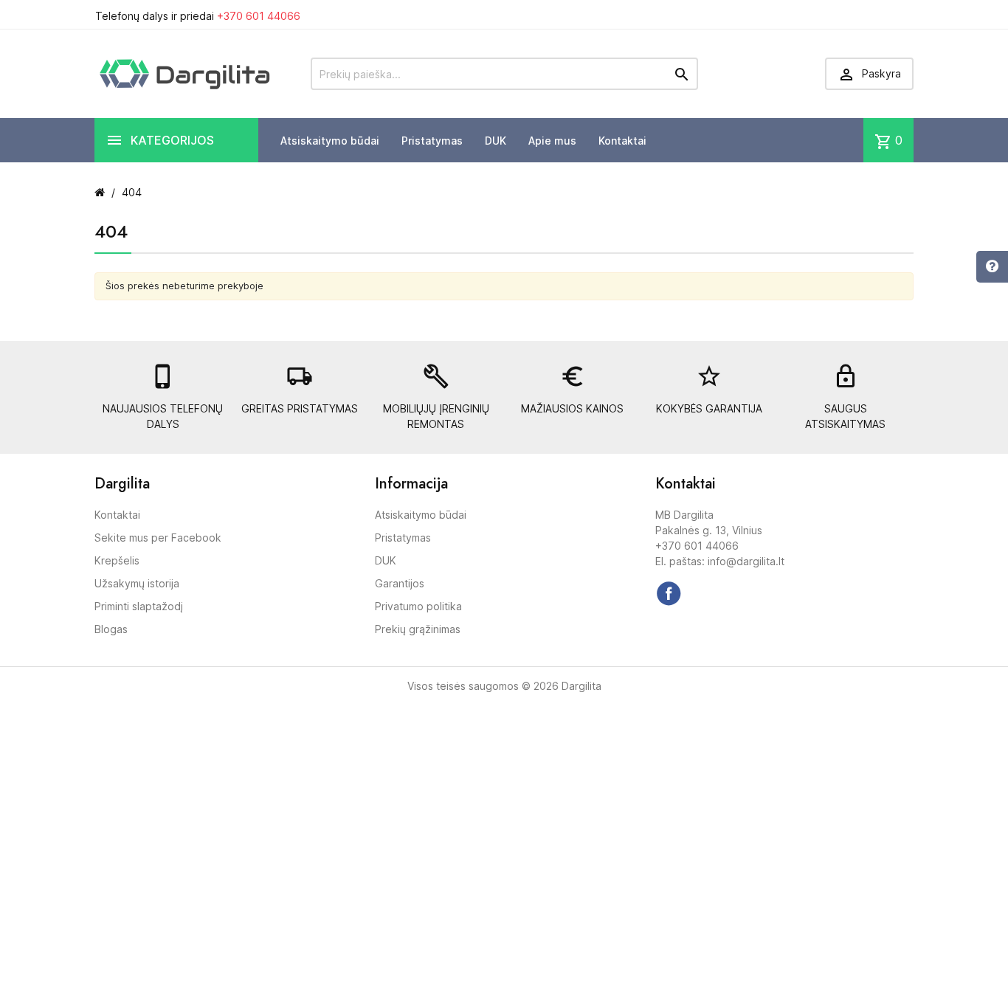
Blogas (111, 629)
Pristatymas (432, 140)
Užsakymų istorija (136, 583)
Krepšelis (116, 560)
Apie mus (552, 140)
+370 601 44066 (258, 16)
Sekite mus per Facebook (157, 537)
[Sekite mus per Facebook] (668, 593)
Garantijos (399, 583)
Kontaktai (622, 140)
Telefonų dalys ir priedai (197, 16)
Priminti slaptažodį (138, 606)
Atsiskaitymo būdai (329, 140)
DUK (495, 140)
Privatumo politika (418, 606)
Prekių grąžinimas (417, 629)
